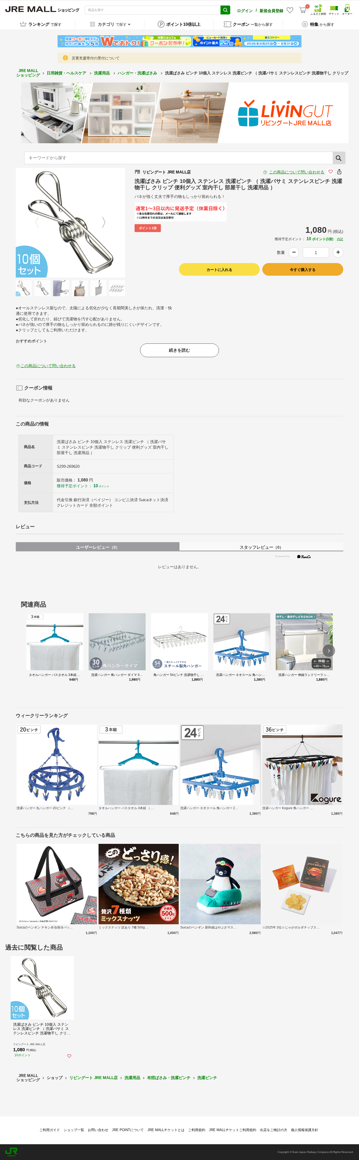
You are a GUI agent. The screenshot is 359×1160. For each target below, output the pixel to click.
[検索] (339, 158)
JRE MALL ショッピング (28, 72)
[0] (302, 10)
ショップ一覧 (74, 1130)
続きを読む (179, 350)
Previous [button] (40, 223)
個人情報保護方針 (304, 1130)
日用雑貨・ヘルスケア (67, 73)
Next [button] (100, 223)
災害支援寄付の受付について (96, 58)
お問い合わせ (98, 1130)
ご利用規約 (196, 1130)
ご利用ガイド (49, 1130)
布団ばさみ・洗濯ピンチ (169, 1077)
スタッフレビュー (261, 547)
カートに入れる (219, 270)
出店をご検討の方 (273, 1130)
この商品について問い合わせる (296, 172)
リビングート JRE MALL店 (93, 1077)
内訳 (340, 239)
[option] (70, 223)
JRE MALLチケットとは (165, 1130)
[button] (328, 650)
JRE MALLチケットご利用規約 (232, 1130)
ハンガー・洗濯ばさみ (138, 73)
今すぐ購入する (303, 270)
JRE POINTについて (128, 1130)
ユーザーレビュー (98, 547)
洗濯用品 (102, 73)
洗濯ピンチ (207, 1077)
